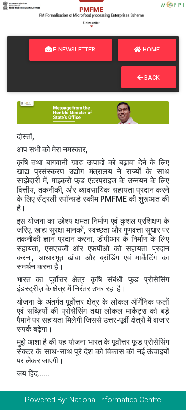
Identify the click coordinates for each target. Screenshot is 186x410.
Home (150, 49)
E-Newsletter (73, 49)
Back (151, 77)
